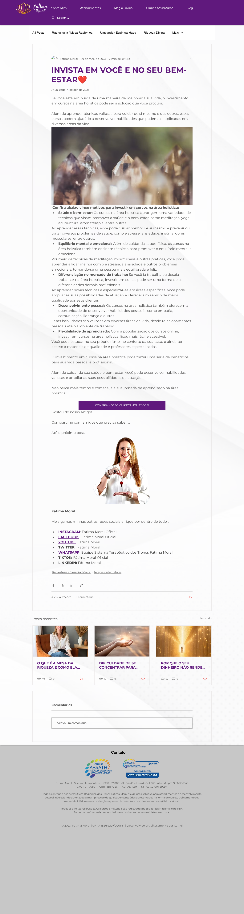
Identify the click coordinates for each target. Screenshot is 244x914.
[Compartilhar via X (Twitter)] (62, 585)
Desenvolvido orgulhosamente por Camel (155, 825)
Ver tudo (206, 618)
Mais (175, 32)
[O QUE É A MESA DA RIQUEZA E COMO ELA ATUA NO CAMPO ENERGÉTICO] (60, 641)
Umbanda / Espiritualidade (118, 32)
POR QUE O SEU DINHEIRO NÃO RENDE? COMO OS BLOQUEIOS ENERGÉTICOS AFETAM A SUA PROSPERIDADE (183, 665)
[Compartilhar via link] (81, 585)
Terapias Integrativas (107, 572)
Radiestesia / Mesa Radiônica (72, 32)
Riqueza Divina (154, 32)
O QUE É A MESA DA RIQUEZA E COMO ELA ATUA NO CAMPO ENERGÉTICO (57, 665)
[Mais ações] (190, 59)
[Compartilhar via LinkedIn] (72, 585)
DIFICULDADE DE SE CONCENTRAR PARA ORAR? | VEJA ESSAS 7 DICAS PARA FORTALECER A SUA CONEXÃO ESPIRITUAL (119, 665)
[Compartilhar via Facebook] (53, 585)
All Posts (38, 32)
